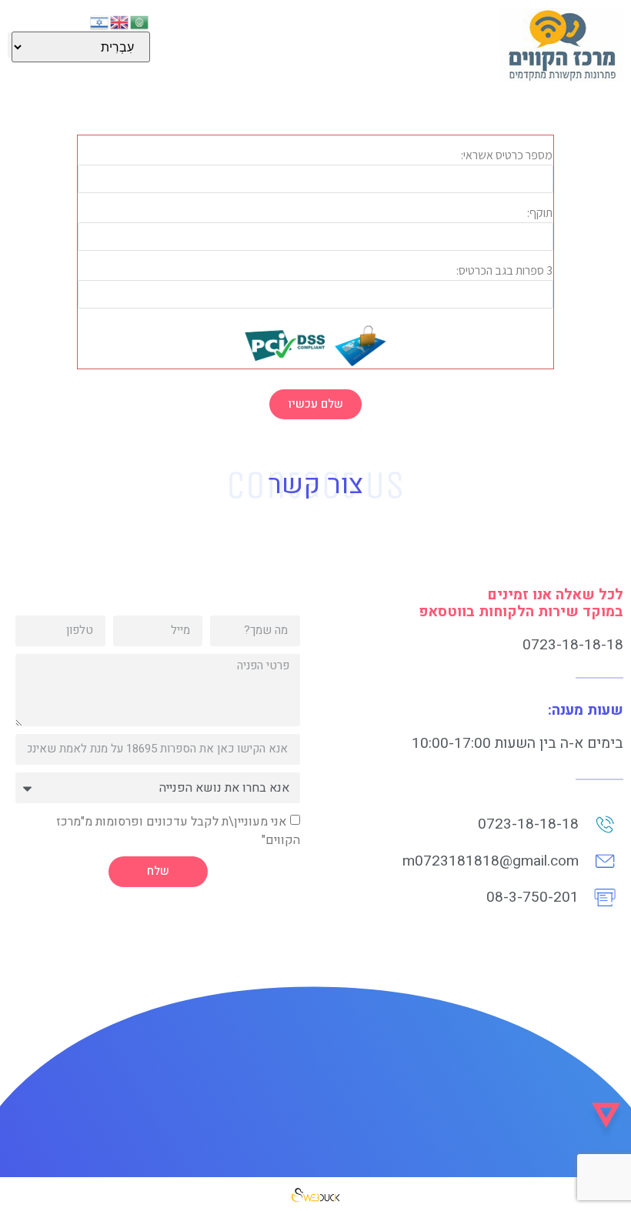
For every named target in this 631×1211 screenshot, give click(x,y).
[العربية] (140, 20)
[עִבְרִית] (100, 20)
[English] (120, 20)
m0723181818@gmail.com (490, 861)
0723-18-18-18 (572, 645)
